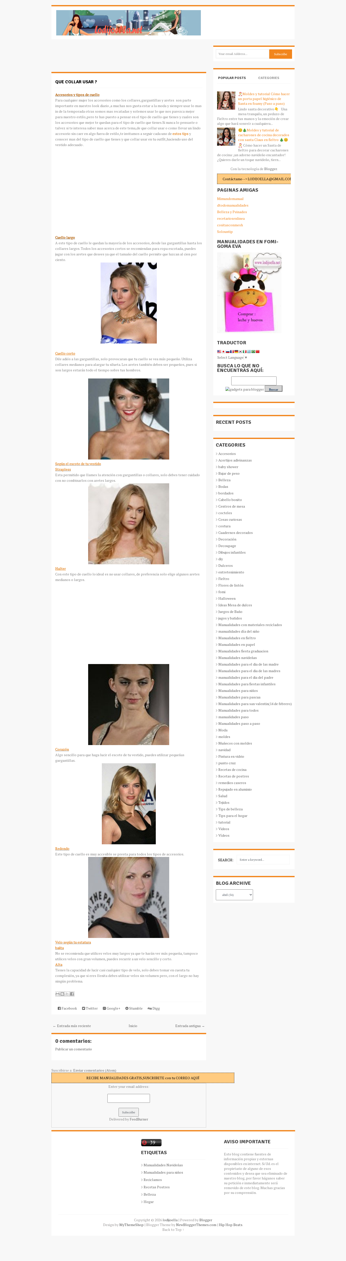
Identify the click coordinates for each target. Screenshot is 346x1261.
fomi (221, 591)
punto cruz (227, 762)
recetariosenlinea (231, 218)
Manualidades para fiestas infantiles (247, 684)
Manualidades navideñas (237, 657)
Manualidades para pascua (239, 697)
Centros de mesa (231, 506)
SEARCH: (225, 859)
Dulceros (225, 565)
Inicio (133, 1025)
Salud (222, 795)
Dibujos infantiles (232, 552)
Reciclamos (153, 1179)
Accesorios (227, 453)
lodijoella (170, 1219)
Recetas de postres (233, 776)
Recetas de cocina (232, 769)
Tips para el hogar (232, 815)
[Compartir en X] (67, 993)
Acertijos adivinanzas (235, 460)
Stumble (135, 1008)
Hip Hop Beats (230, 1224)
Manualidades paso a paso (239, 723)
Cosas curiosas (230, 519)
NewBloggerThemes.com (196, 1224)
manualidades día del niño (238, 631)
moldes (224, 736)
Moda (222, 730)
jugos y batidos (230, 618)
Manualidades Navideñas (163, 1165)
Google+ (113, 1008)
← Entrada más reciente (72, 1025)
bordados (226, 493)
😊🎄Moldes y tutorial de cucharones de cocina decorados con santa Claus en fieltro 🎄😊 (263, 135)
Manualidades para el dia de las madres (249, 670)
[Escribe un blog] (62, 993)
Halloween (227, 598)
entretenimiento (231, 572)
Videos (223, 828)
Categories (268, 78)
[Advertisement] (91, 58)
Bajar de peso (229, 473)
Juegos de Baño (230, 611)
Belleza (224, 479)
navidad (224, 749)
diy (220, 558)
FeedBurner (139, 1119)
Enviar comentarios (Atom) (94, 1070)
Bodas (223, 486)
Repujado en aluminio (235, 789)
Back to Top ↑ (173, 1229)
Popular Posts (232, 78)
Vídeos (223, 835)
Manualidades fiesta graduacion (243, 651)
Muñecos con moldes (235, 743)
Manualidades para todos (238, 710)
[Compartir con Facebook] (71, 993)
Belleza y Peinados (232, 211)
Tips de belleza (230, 809)
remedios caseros (232, 782)
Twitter (91, 1008)
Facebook (69, 1008)
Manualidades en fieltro (237, 637)
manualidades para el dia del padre (245, 677)
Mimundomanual (230, 198)
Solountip (225, 231)
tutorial (224, 822)
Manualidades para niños (238, 690)
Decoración (227, 539)
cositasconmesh (230, 225)
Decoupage (227, 545)
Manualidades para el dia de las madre (248, 664)
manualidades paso (233, 716)
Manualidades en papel (236, 644)
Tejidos (223, 802)
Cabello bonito (230, 499)
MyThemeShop (131, 1224)
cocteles (225, 512)
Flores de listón (230, 585)
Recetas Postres (157, 1187)
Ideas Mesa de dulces (235, 605)
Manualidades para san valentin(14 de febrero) (255, 703)
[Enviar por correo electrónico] (57, 993)
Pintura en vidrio (231, 756)
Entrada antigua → (190, 1025)
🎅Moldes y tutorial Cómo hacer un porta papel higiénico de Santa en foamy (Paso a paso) (264, 98)
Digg (156, 1008)
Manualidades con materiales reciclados (250, 624)
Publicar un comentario (73, 1049)
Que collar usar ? (76, 82)
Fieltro (223, 578)
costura (224, 526)
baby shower (228, 466)
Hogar (149, 1201)
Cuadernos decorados (235, 532)
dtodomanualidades (232, 205)
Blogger (270, 168)
